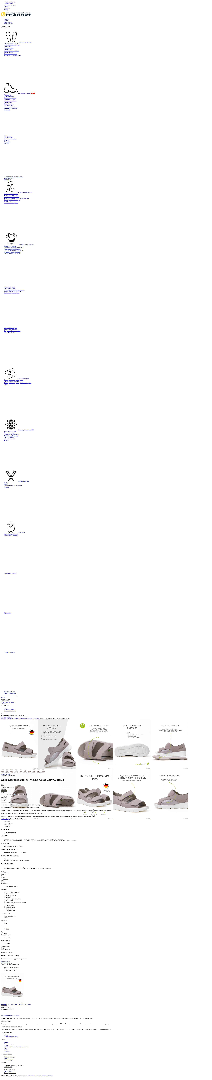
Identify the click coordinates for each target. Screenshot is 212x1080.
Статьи (6, 1049)
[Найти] (16, 696)
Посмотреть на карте (10, 1073)
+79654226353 (8, 1067)
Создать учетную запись (11, 1036)
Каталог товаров (8, 1043)
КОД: (2, 775)
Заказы (6, 708)
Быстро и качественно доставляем (10, 1015)
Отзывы (6, 1045)
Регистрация (7, 717)
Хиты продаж (8, 22)
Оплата (6, 6)
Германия (5, 879)
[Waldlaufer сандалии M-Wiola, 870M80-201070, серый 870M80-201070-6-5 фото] (19, 768)
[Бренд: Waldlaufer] (4, 791)
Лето (7, 929)
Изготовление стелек (10, 2)
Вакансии (7, 1051)
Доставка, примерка (9, 5)
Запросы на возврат (9, 709)
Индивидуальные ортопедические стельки (16, 1046)
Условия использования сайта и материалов (40, 1075)
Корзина (3, 702)
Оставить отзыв (8, 3)
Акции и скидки (8, 23)
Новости (6, 1048)
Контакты (7, 8)
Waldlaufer (5, 873)
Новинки (6, 19)
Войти (6, 9)
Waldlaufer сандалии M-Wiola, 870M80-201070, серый (16, 1004)
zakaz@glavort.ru (8, 1071)
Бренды (6, 20)
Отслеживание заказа (7, 715)
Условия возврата (9, 1060)
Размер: (3, 792)
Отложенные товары (10, 711)
